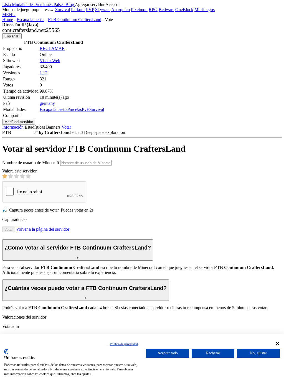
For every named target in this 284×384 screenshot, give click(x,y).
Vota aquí (10, 326)
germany (47, 103)
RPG (153, 9)
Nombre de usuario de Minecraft (30, 162)
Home (7, 19)
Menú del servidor (18, 122)
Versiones (45, 4)
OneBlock (184, 9)
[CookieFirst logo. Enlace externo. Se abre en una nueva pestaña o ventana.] (6, 351)
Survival (62, 9)
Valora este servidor (19, 171)
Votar (66, 127)
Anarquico (120, 9)
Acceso (111, 4)
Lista (7, 4)
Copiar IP (11, 36)
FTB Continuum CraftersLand (74, 19)
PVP (90, 9)
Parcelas (74, 109)
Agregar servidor (90, 4)
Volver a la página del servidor (42, 229)
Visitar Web (50, 60)
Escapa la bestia (30, 19)
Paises (59, 4)
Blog (70, 4)
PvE (85, 109)
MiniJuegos (204, 9)
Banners (53, 127)
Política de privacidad (124, 344)
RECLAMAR (52, 48)
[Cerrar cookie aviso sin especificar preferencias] (277, 343)
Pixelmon (139, 9)
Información (13, 127)
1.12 (43, 72)
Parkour (78, 9)
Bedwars (166, 9)
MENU (9, 14)
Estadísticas (35, 127)
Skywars (102, 9)
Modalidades (24, 4)
